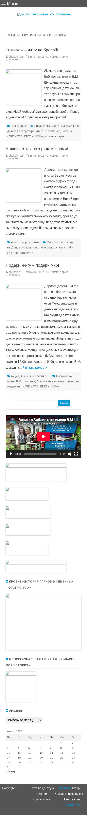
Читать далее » (35, 367)
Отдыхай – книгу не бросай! (32, 50)
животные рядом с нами (49, 247)
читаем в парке (55, 136)
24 (8, 762)
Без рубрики (19, 125)
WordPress (73, 805)
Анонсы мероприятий (25, 242)
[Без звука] (70, 454)
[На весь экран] (76, 454)
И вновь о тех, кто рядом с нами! (37, 149)
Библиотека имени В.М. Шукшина (56, 125)
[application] (43, 436)
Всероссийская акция (51, 381)
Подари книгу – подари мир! (32, 265)
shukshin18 (15, 56)
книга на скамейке (48, 131)
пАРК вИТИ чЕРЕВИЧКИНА (25, 136)
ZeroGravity (63, 788)
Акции (15, 376)
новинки (67, 131)
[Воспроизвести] (11, 454)
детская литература (20, 131)
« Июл (10, 771)
